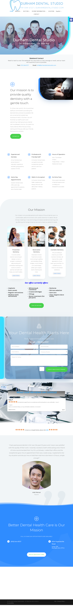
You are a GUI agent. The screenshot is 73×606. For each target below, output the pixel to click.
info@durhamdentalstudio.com (46, 65)
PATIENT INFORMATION (38, 11)
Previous (62, 409)
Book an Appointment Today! (36, 554)
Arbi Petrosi (36, 492)
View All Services (36, 305)
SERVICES (17, 11)
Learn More (16, 275)
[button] (71, 20)
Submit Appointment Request (56, 369)
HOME (11, 11)
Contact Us (15, 136)
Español (58, 11)
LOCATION (51, 11)
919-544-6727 (25, 65)
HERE (47, 430)
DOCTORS (26, 11)
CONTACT (36, 14)
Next (64, 409)
